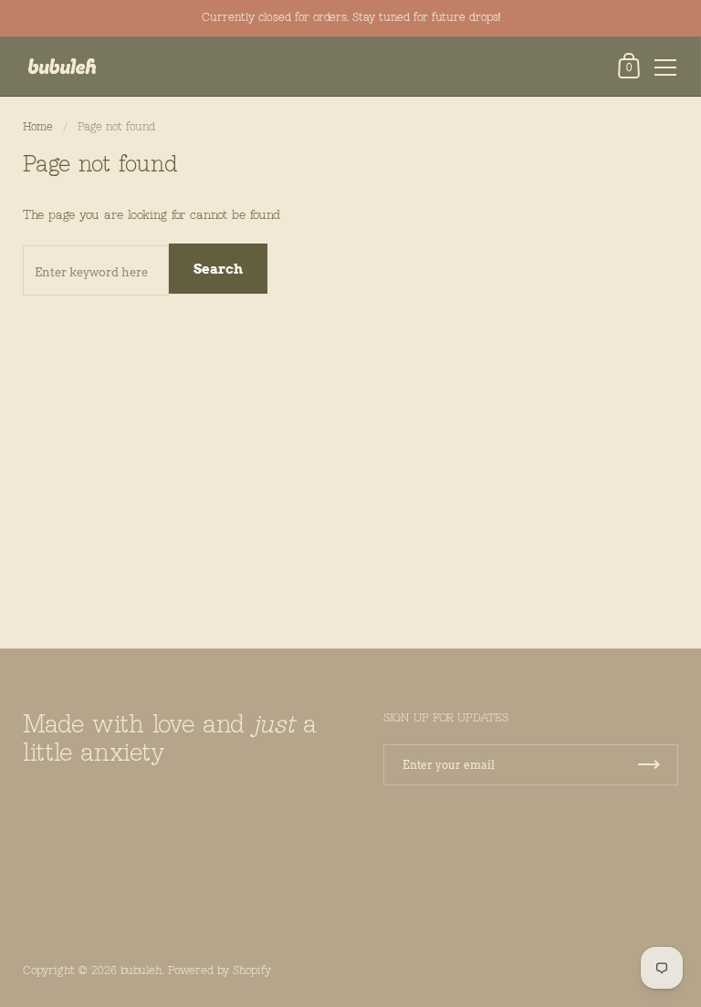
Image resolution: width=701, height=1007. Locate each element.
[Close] (673, 888)
